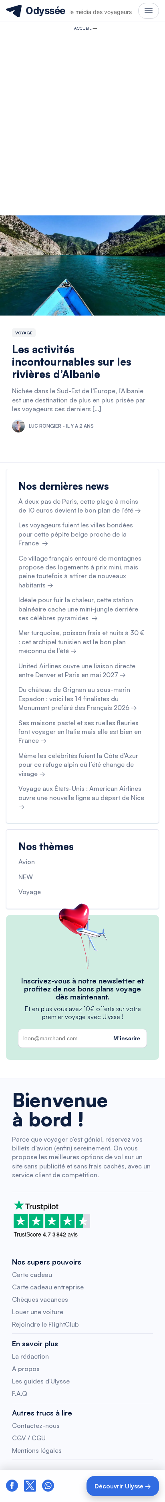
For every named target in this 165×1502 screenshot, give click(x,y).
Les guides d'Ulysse (41, 1381)
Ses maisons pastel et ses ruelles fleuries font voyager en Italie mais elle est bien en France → (79, 732)
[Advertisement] (82, 120)
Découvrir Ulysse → (123, 1486)
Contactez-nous (36, 1426)
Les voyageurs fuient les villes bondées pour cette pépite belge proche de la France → (75, 534)
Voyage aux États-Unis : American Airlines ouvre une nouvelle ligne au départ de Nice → (81, 797)
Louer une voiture (37, 1312)
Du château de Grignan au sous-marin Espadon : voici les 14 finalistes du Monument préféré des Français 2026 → (77, 699)
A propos (26, 1369)
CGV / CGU (29, 1438)
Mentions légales (37, 1450)
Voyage (23, 332)
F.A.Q (19, 1393)
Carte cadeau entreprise (48, 1287)
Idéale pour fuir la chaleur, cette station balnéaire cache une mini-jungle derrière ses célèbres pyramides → (78, 609)
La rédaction (30, 1356)
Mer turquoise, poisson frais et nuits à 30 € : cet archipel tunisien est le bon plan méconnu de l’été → (81, 642)
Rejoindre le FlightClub (45, 1324)
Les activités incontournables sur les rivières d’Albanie (71, 361)
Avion (26, 862)
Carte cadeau (32, 1275)
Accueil (82, 28)
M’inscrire (126, 1038)
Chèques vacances (40, 1299)
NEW (25, 877)
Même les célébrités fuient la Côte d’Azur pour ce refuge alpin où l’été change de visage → (78, 765)
